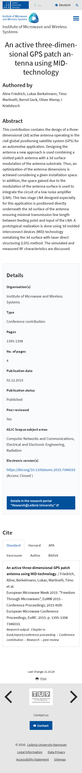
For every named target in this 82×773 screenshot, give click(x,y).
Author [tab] (35, 555)
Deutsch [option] (65, 5)
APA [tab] (51, 545)
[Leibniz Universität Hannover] (16, 5)
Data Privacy (56, 752)
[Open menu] (76, 19)
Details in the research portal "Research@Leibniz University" (33, 503)
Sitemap (60, 759)
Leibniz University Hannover (47, 745)
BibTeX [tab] (53, 555)
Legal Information (29, 752)
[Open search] (77, 5)
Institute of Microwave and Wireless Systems (35, 29)
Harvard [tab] (34, 545)
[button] (9, 697)
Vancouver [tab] (14, 555)
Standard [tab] (13, 545)
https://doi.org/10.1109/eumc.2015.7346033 (41, 469)
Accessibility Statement (32, 759)
